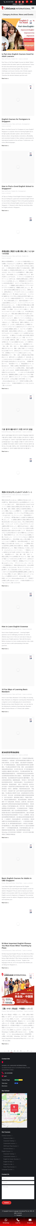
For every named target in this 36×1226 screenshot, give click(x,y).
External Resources (7, 124)
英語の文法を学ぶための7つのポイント (17, 492)
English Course (6, 1151)
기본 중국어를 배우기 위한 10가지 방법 (17, 429)
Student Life (14, 59)
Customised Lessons (9, 1143)
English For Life (7, 1164)
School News (19, 883)
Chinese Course (6, 1135)
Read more (5, 78)
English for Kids (7, 1161)
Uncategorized (25, 124)
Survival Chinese (8, 1148)
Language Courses (7, 1169)
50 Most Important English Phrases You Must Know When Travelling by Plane (16, 945)
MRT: (5, 1076)
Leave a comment (23, 59)
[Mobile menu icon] (32, 8)
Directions (4, 1086)
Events (3, 883)
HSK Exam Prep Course (10, 1146)
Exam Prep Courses (9, 1167)
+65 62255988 (8, 1073)
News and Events (6, 59)
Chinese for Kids (8, 1138)
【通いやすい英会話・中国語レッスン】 (17, 1009)
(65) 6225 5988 (9, 2)
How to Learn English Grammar (15, 627)
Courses (4, 1011)
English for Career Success (11, 1159)
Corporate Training (8, 1140)
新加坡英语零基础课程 (10, 752)
